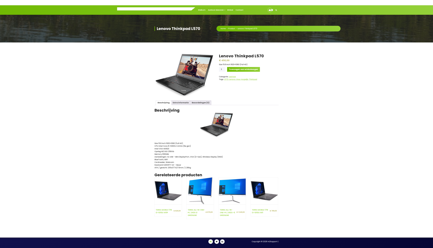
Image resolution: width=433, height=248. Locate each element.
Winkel (230, 10)
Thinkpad (253, 79)
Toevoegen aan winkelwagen (243, 69)
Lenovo (232, 79)
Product (231, 28)
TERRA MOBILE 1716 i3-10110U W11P (164, 211)
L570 (226, 79)
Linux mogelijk (242, 79)
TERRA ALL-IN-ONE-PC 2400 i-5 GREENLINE (227, 213)
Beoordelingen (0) (200, 102)
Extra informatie (181, 102)
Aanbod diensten (216, 10)
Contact (239, 10)
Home (223, 28)
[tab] (164, 102)
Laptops (232, 76)
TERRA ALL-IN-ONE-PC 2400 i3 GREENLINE (196, 213)
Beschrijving (164, 102)
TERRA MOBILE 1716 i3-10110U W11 (260, 211)
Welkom (201, 10)
